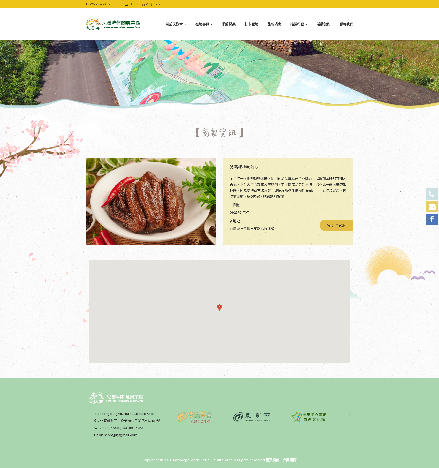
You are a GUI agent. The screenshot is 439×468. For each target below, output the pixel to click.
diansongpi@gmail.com (148, 4)
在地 (202, 24)
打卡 (251, 24)
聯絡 (346, 24)
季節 (229, 24)
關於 (174, 24)
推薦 (297, 24)
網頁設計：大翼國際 (281, 460)
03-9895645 (100, 4)
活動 (323, 24)
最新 (274, 24)
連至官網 (338, 225)
